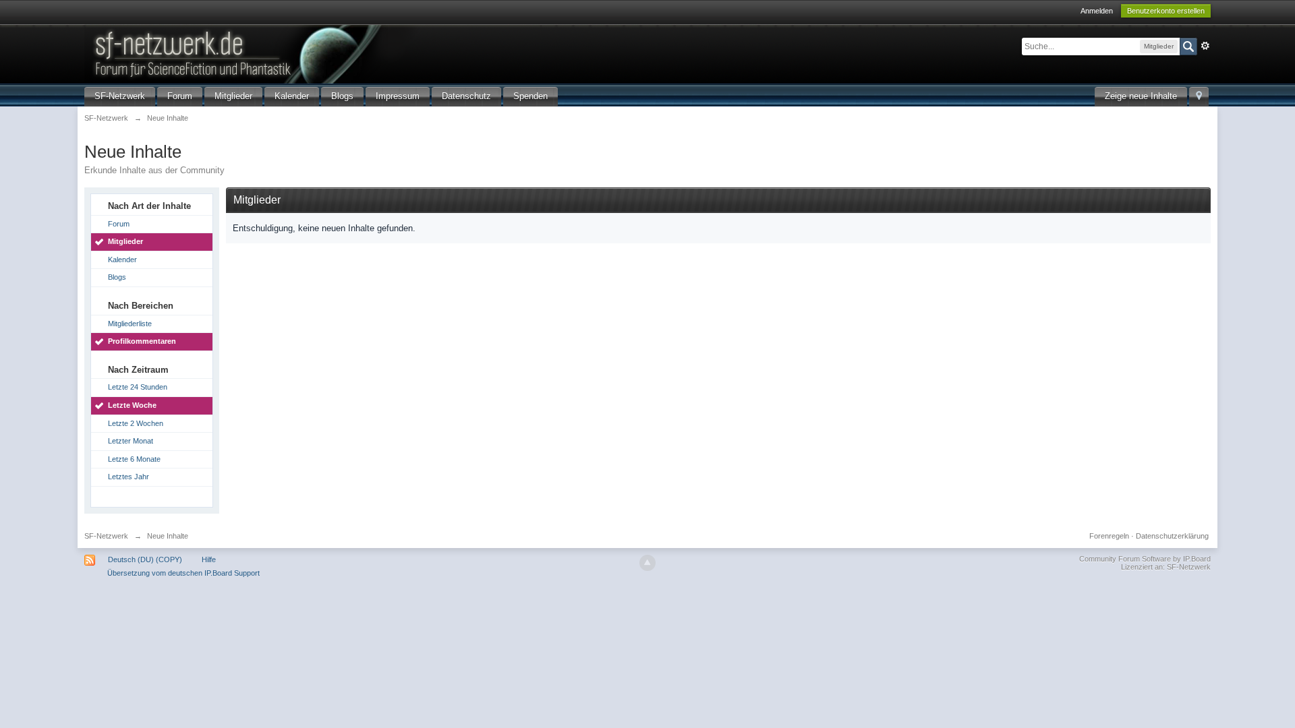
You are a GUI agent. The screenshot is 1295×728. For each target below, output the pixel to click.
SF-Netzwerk (119, 96)
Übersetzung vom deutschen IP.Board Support (183, 573)
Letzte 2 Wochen (135, 423)
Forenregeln (1109, 536)
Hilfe (209, 559)
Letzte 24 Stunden (137, 387)
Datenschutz (466, 96)
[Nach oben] (647, 563)
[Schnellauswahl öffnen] (1199, 97)
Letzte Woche (132, 405)
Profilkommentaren (142, 341)
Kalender (292, 96)
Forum (179, 96)
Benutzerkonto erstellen (1166, 11)
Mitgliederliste (130, 324)
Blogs (342, 96)
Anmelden (1097, 11)
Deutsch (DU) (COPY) (145, 559)
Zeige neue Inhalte (1141, 96)
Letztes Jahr (128, 477)
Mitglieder (233, 96)
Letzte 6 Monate (134, 459)
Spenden (530, 96)
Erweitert (1205, 45)
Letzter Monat (130, 441)
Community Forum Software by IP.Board (1145, 559)
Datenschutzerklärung (1172, 536)
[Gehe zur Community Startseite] (313, 53)
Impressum (398, 96)
